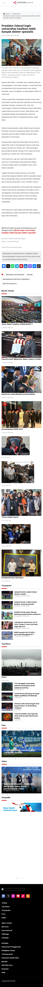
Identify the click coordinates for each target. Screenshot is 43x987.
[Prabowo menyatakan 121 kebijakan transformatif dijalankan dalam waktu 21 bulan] (21, 344)
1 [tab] (15, 759)
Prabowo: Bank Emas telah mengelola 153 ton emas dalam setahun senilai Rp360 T (21, 323)
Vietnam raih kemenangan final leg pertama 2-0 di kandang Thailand (26, 706)
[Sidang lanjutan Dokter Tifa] (16, 446)
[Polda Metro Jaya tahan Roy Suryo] (16, 534)
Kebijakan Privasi (8, 950)
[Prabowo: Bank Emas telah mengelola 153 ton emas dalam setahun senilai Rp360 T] (21, 309)
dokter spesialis (10, 283)
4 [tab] (25, 759)
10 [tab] (36, 795)
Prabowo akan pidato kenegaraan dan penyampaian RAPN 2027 (18, 428)
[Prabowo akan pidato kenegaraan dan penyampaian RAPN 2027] (21, 414)
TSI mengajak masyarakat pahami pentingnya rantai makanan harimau (24, 686)
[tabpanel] (21, 743)
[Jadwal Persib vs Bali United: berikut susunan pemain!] (7, 605)
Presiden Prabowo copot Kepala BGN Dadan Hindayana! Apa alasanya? (20, 576)
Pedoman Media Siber (10, 958)
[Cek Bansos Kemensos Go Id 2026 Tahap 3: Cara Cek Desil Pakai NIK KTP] (7, 625)
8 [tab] (29, 795)
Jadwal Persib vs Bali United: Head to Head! (25, 593)
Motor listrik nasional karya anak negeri (21, 870)
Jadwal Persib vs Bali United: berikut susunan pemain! (25, 603)
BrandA (4, 961)
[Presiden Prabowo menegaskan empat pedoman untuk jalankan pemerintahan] (21, 379)
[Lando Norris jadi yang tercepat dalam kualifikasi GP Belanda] (7, 697)
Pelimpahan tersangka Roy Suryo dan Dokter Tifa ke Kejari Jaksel (21, 516)
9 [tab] (32, 795)
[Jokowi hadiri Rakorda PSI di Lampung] (18, 472)
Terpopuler (7, 586)
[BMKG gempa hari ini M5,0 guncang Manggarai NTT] (7, 635)
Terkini (4, 903)
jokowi (30, 274)
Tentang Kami (7, 954)
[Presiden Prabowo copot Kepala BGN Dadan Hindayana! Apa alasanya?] (21, 563)
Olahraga (5, 934)
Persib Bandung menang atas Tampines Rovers (19, 751)
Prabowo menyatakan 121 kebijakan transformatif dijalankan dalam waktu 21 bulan (21, 358)
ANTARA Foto (7, 965)
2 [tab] (18, 759)
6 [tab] (23, 795)
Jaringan (5, 943)
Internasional (7, 930)
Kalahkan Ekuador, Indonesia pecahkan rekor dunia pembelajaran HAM (19, 786)
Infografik (6, 798)
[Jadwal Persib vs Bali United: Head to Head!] (7, 595)
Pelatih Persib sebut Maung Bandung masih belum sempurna (27, 613)
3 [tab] (21, 759)
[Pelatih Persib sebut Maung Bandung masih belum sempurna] (7, 615)
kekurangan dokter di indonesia (16, 279)
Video (4, 761)
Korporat (5, 969)
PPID (3, 973)
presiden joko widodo (15, 274)
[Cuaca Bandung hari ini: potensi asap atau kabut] (21, 662)
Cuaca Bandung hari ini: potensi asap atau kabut (19, 676)
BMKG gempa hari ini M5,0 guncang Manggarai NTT (24, 633)
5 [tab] (28, 759)
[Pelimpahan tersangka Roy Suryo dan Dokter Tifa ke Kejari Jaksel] (21, 502)
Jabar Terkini (7, 923)
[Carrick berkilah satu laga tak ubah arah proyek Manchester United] (7, 717)
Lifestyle (5, 938)
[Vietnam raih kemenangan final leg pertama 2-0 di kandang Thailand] (7, 707)
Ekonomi (5, 927)
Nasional (16, 14)
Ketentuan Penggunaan (11, 947)
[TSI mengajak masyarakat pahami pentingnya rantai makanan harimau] (7, 686)
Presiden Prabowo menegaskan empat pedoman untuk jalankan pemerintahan (18, 393)
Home (7, 14)
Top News (6, 644)
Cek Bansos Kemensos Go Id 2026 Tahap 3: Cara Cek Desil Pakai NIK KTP (25, 624)
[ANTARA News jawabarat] (23, 2)
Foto (4, 725)
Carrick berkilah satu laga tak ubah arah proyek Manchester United (26, 716)
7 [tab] (26, 795)
